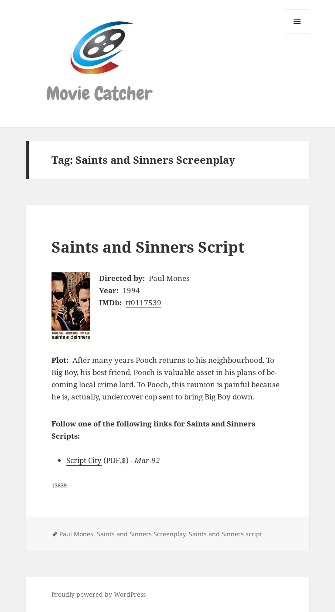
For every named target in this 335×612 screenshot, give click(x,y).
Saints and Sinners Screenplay (141, 534)
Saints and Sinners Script (147, 247)
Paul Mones (76, 534)
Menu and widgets (297, 33)
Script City (84, 460)
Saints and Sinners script (225, 534)
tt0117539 (143, 303)
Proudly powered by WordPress (98, 594)
